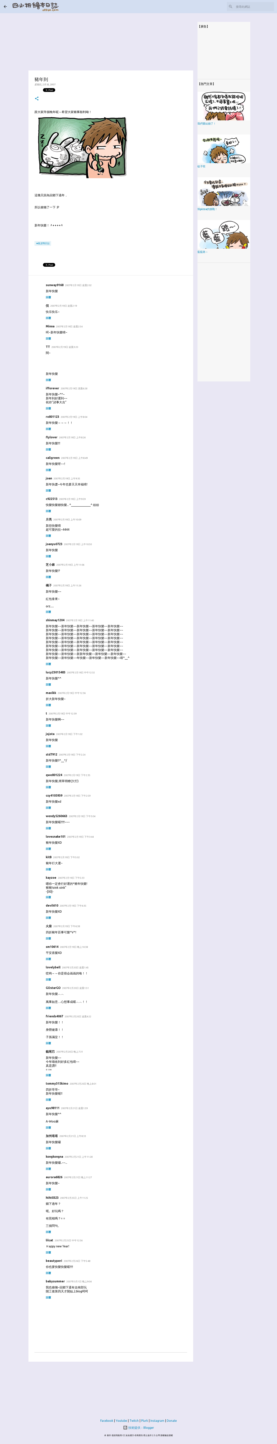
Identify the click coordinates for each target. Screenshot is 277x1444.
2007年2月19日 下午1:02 (69, 734)
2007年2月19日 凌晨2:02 (78, 285)
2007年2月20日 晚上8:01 (83, 1083)
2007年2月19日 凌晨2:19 (63, 305)
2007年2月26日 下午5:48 (77, 1261)
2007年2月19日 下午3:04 (82, 816)
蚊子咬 (201, 166)
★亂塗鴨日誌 (43, 243)
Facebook (106, 1420)
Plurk (144, 1420)
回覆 (48, 297)
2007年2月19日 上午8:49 (74, 458)
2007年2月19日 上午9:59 (72, 499)
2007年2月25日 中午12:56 (69, 1240)
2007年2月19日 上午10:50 (78, 544)
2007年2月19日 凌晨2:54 (69, 326)
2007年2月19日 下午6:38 (66, 926)
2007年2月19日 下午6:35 (73, 905)
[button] (36, 98)
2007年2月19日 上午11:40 (80, 620)
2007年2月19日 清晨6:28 (74, 388)
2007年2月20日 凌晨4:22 (78, 1016)
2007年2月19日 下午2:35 (77, 775)
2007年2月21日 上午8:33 (72, 1136)
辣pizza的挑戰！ (207, 209)
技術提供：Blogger (141, 1427)
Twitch (134, 1420)
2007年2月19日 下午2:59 (77, 795)
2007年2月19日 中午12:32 (81, 672)
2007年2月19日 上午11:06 (70, 564)
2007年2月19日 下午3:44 (80, 836)
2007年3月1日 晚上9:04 (79, 1281)
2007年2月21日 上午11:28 (79, 1156)
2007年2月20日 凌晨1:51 (75, 988)
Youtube (121, 1420)
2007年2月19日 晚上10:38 (74, 947)
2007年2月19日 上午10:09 (67, 519)
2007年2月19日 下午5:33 (71, 877)
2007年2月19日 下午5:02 (66, 857)
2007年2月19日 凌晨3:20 (64, 347)
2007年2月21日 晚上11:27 (78, 1177)
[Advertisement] (111, 39)
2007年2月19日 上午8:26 (72, 437)
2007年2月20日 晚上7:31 (69, 1051)
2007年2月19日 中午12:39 (63, 713)
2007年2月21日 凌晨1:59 (74, 1108)
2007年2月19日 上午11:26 (67, 585)
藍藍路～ (202, 251)
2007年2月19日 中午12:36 (72, 693)
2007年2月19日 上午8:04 (74, 417)
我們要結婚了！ (206, 123)
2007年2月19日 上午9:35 (67, 478)
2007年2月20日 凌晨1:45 (75, 967)
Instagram (157, 1420)
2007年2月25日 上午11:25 (74, 1197)
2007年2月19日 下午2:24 (72, 754)
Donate (172, 1420)
